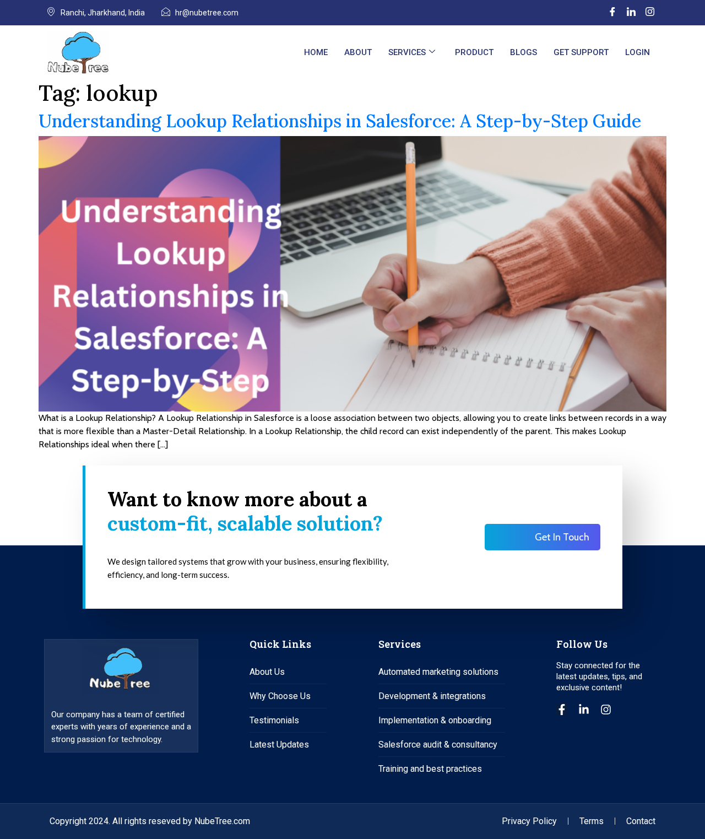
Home (316, 52)
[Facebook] (612, 12)
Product (474, 52)
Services (407, 52)
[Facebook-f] (561, 709)
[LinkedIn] (631, 12)
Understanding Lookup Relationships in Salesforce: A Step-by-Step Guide (340, 121)
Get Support (581, 52)
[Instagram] (650, 12)
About (358, 52)
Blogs (523, 52)
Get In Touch (562, 537)
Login (637, 52)
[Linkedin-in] (583, 709)
